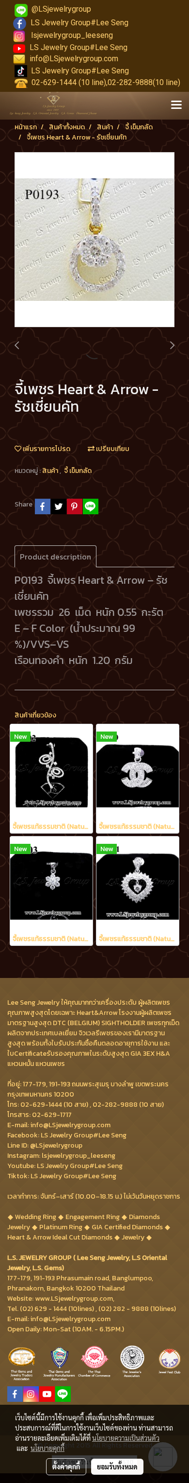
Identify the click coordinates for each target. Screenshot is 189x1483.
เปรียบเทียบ (111, 449)
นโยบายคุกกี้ (47, 1448)
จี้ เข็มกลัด (78, 471)
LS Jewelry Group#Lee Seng (79, 22)
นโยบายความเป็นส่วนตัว (125, 1437)
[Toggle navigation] (176, 105)
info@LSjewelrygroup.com (74, 58)
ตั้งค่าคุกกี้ (66, 1466)
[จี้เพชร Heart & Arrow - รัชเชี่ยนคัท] (94, 240)
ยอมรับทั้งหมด (117, 1466)
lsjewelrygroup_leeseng (72, 35)
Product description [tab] (55, 556)
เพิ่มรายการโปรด (45, 449)
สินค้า (51, 471)
